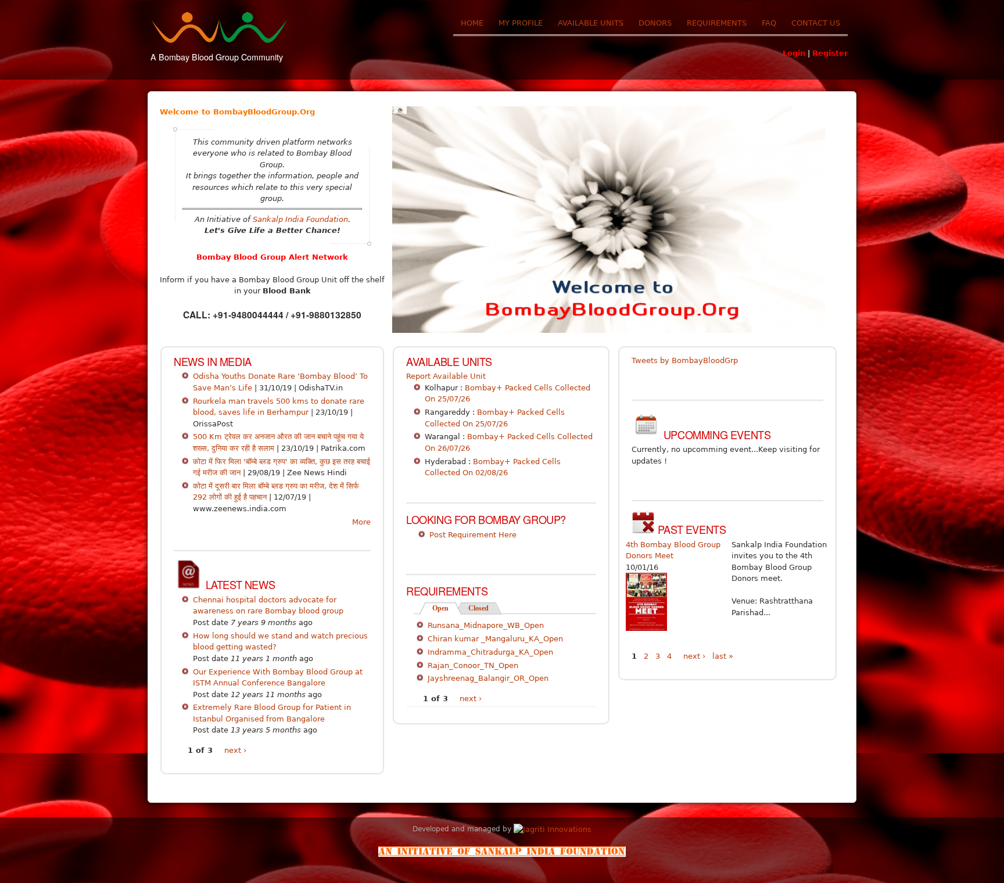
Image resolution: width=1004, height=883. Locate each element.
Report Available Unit (446, 376)
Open (446, 608)
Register (830, 53)
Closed (478, 608)
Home (472, 23)
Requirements (717, 23)
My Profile (521, 23)
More (361, 522)
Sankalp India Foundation (300, 219)
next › (235, 750)
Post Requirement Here (473, 534)
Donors (655, 23)
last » (722, 656)
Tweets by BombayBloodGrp (685, 360)
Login (794, 53)
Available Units (590, 23)
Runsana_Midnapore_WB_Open (486, 625)
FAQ (769, 23)
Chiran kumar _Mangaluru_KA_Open (495, 638)
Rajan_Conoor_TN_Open (473, 665)
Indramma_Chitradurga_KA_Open (490, 652)
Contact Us (815, 23)
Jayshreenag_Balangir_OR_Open (488, 678)
